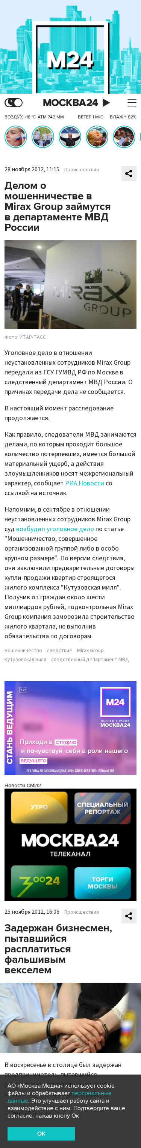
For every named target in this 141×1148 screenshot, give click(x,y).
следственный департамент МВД (90, 659)
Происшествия (81, 170)
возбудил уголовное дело (55, 529)
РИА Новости (84, 483)
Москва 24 (70, 103)
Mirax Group (90, 650)
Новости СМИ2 (23, 785)
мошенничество (23, 650)
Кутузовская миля (25, 659)
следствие (59, 650)
